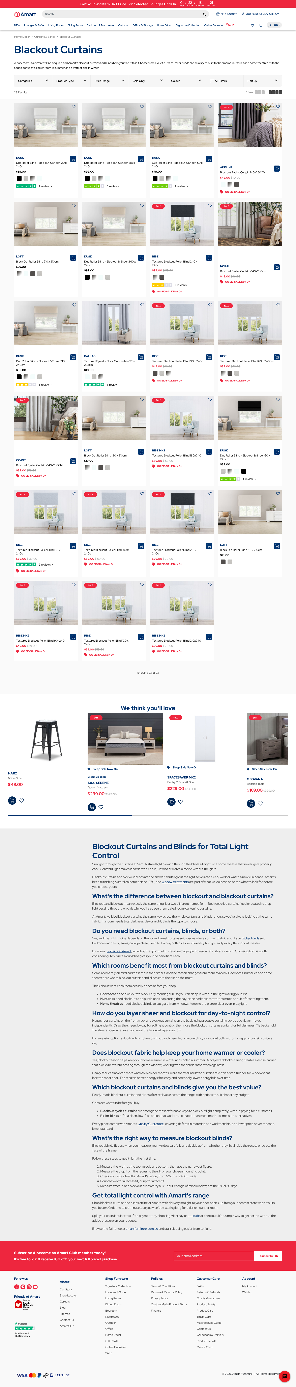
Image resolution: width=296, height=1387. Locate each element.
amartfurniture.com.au (142, 1229)
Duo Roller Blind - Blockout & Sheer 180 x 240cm (109, 164)
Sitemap (65, 1314)
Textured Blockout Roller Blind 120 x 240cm (106, 642)
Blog (62, 1307)
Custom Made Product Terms (169, 1304)
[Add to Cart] (92, 807)
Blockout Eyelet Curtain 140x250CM (242, 172)
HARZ (12, 773)
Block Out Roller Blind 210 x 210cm (37, 261)
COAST (21, 460)
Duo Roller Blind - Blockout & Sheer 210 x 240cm (41, 363)
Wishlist (246, 1292)
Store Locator (68, 1295)
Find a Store (229, 14)
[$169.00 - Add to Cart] (251, 803)
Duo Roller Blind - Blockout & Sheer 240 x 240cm (110, 263)
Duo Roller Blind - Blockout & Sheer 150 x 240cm (177, 164)
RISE (155, 256)
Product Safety (206, 1304)
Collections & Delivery (210, 1335)
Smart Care (204, 1316)
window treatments (175, 882)
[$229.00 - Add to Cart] (171, 802)
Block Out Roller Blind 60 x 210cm (241, 550)
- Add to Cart (12, 800)
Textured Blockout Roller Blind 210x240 (176, 640)
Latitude (194, 1216)
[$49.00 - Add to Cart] (12, 800)
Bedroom (111, 1310)
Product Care (205, 1310)
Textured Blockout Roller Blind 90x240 (40, 640)
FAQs (200, 1286)
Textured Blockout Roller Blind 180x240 (176, 455)
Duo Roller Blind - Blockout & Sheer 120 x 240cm (41, 164)
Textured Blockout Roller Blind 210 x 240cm (174, 551)
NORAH (225, 266)
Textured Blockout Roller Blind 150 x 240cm (38, 551)
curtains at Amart (119, 951)
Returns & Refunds (208, 1292)
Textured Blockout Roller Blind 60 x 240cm (246, 361)
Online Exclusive (115, 1347)
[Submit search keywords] (204, 14)
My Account (249, 1286)
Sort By (252, 81)
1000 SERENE (98, 783)
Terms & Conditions (163, 1286)
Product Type (65, 81)
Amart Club (67, 1326)
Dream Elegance (97, 776)
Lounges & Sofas (115, 1292)
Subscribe (267, 1256)
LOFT (20, 256)
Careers (65, 1301)
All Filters (221, 81)
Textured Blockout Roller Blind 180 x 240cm (106, 551)
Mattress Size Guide (209, 1322)
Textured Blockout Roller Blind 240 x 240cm (174, 263)
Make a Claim (205, 1347)
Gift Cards (111, 1341)
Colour (175, 81)
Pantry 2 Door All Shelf (181, 782)
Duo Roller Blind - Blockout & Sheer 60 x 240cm (245, 457)
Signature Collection (118, 1286)
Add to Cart (92, 807)
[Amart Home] (25, 14)
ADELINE (226, 167)
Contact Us (67, 1320)
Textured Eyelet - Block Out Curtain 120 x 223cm (110, 363)
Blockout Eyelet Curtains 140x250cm (243, 271)
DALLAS (89, 356)
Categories (25, 81)
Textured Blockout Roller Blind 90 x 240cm (178, 361)
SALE (108, 1353)
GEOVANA (255, 779)
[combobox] (125, 14)
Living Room (113, 1298)
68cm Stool (15, 778)
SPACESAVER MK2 (181, 777)
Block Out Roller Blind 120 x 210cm (105, 455)
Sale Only (139, 81)
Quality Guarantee (151, 1124)
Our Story (66, 1289)
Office (109, 1329)
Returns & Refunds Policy (166, 1292)
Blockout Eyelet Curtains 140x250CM (39, 465)
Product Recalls (206, 1341)
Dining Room (113, 1304)
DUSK (20, 157)
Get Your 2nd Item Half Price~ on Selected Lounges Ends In (147, 3)
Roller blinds (250, 938)
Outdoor (110, 1322)
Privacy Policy (159, 1298)
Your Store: (262, 14)
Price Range (102, 81)
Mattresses (112, 1316)
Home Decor (113, 1335)
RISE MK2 (158, 450)
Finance (156, 1310)
